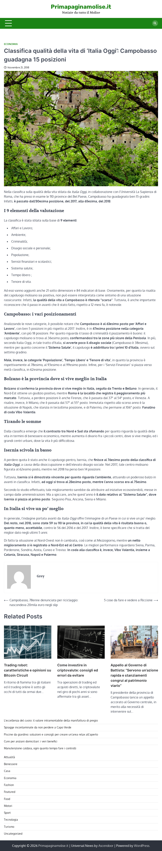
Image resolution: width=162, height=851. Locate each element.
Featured (9, 791)
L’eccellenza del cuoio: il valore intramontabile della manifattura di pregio (51, 720)
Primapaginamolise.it (81, 6)
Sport (7, 812)
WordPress (141, 846)
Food (7, 799)
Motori (8, 805)
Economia (11, 44)
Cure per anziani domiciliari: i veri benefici (30, 741)
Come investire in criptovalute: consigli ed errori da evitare (77, 670)
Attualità (9, 757)
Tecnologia (11, 819)
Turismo (9, 826)
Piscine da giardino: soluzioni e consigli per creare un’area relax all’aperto (51, 734)
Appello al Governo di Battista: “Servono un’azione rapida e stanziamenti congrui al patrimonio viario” (134, 675)
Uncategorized (13, 833)
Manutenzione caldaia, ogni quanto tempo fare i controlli (40, 748)
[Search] (155, 23)
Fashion (9, 785)
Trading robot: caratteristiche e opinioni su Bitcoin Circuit (27, 670)
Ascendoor (105, 846)
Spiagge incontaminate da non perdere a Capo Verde (37, 727)
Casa (7, 771)
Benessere (10, 764)
